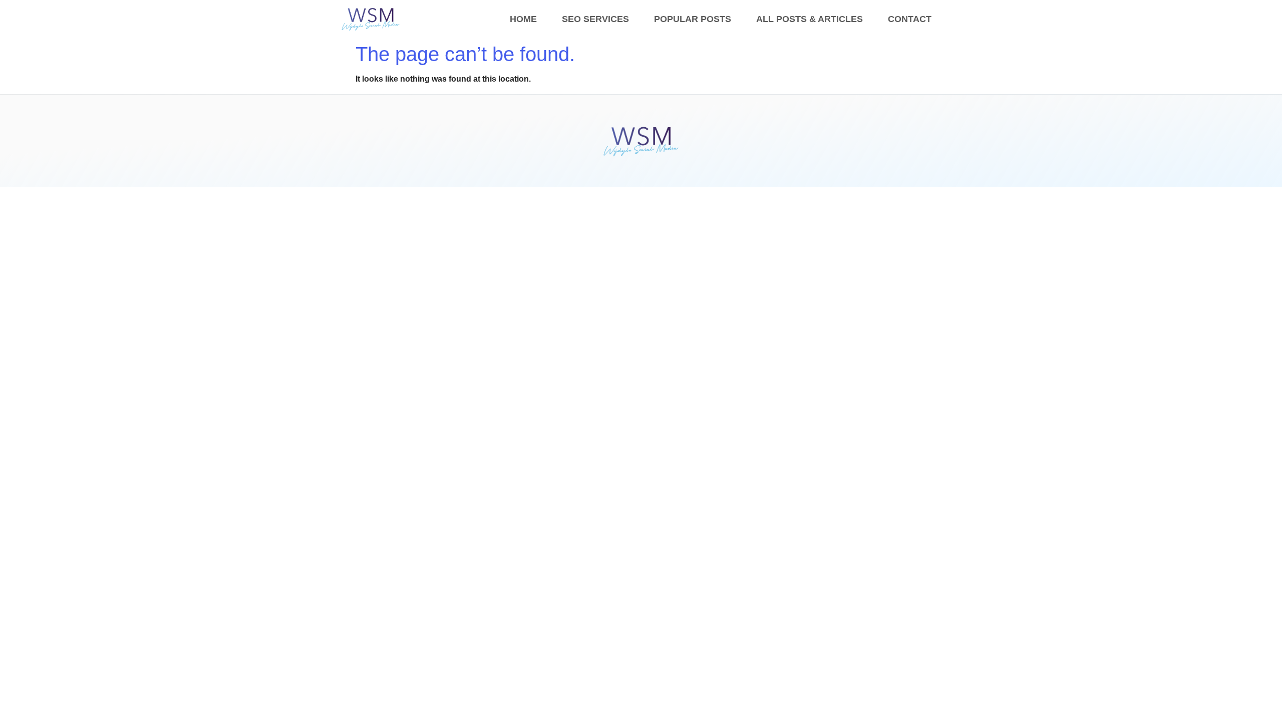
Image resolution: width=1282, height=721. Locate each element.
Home (523, 19)
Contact (909, 19)
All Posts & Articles (809, 19)
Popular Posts (692, 19)
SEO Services (595, 19)
